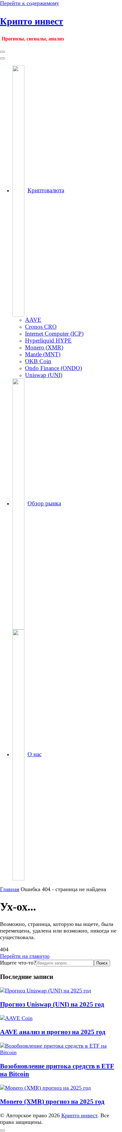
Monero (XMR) (44, 347)
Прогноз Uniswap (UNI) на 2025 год (52, 1004)
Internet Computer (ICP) (54, 333)
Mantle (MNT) (42, 354)
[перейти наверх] (2, 1130)
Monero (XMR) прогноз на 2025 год (52, 1101)
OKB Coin (38, 361)
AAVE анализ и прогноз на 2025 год (52, 1032)
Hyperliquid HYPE (48, 340)
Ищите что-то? (18, 962)
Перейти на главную (24, 956)
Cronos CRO (41, 326)
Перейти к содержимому (29, 3)
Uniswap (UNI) (43, 375)
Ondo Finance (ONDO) (53, 368)
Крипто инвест (31, 21)
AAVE (33, 319)
